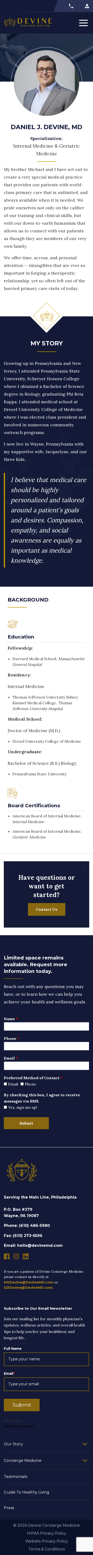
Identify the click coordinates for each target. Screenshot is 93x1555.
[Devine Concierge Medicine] (28, 23)
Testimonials (15, 1476)
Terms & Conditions (46, 1549)
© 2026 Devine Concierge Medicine (46, 1525)
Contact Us (46, 909)
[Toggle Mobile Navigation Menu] (83, 23)
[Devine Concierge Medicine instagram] (16, 1256)
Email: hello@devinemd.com (33, 1245)
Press (9, 1508)
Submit (26, 1123)
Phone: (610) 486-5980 (27, 1225)
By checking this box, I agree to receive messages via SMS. (42, 1097)
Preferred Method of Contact (31, 1077)
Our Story (13, 1444)
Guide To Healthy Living (26, 1492)
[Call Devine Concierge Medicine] (65, 6)
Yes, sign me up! (22, 1107)
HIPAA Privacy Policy (46, 1533)
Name (9, 1018)
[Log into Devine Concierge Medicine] (85, 6)
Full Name (13, 1348)
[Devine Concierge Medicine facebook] (7, 1256)
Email (9, 1058)
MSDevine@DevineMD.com (28, 1282)
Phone (10, 1038)
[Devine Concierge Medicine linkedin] (26, 1256)
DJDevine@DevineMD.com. (28, 1287)
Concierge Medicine (22, 1460)
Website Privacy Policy (46, 1541)
